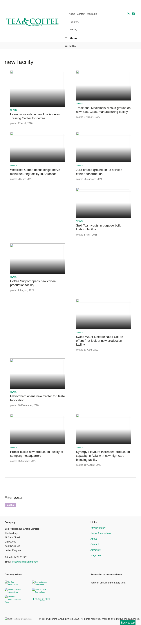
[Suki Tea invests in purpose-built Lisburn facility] (103, 191)
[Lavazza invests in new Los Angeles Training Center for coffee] (37, 73)
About (72, 13)
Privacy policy (98, 527)
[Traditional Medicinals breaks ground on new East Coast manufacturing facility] (103, 73)
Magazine (96, 555)
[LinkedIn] (128, 13)
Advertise (96, 549)
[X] (133, 13)
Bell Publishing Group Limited (57, 618)
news (13, 110)
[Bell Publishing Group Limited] (19, 619)
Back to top (128, 622)
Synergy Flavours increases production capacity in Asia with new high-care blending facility (103, 455)
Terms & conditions (101, 533)
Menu (73, 38)
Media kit (92, 13)
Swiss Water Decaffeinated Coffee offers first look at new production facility (99, 340)
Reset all (10, 505)
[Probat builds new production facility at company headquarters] (37, 417)
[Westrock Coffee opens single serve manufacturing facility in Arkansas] (37, 135)
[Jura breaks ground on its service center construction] (103, 135)
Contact (81, 13)
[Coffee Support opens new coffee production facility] (37, 246)
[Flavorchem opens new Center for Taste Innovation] (37, 361)
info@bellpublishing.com (25, 561)
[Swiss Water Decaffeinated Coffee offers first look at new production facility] (103, 302)
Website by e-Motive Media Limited (120, 618)
